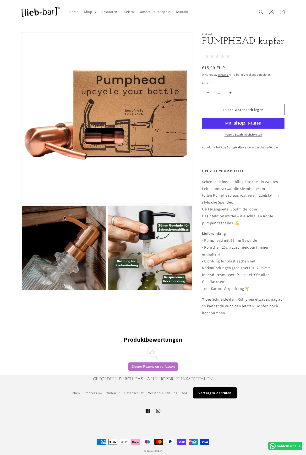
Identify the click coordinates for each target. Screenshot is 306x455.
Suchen (74, 393)
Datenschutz (134, 393)
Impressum (93, 393)
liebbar (157, 450)
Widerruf (113, 393)
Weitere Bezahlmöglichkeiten (243, 134)
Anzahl (206, 83)
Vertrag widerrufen (215, 393)
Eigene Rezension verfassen (153, 366)
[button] (89, 12)
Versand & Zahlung (162, 393)
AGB (185, 393)
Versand (223, 74)
